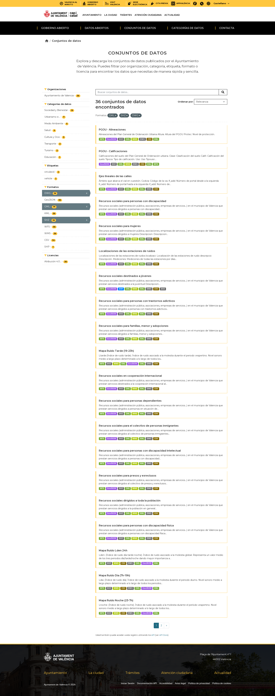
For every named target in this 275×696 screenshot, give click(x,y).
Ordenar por (185, 101)
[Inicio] (46, 40)
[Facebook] (195, 3)
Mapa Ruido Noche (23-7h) (116, 600)
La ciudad (110, 15)
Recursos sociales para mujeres (120, 226)
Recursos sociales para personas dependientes (130, 400)
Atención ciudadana (148, 15)
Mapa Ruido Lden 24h (113, 550)
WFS (102, 139)
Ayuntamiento (91, 15)
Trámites (126, 15)
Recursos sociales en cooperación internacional (130, 375)
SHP (121, 289)
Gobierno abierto (55, 28)
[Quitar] (115, 115)
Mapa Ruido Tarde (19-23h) (116, 350)
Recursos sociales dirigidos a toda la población (129, 500)
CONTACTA (226, 28)
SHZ (121, 139)
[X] (201, 3)
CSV (150, 139)
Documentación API (147, 683)
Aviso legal (180, 683)
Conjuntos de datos (140, 28)
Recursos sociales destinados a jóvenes (125, 276)
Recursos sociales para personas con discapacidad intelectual (140, 450)
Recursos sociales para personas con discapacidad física (136, 525)
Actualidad (172, 15)
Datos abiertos (97, 28)
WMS (134, 139)
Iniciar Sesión (127, 683)
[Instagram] (208, 3)
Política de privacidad (199, 683)
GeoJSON (111, 139)
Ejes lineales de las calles (115, 176)
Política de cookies (221, 683)
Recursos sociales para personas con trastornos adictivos (137, 300)
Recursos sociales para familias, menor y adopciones (133, 325)
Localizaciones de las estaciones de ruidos (127, 251)
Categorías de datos (188, 28)
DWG (142, 139)
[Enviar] (223, 92)
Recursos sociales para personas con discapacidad (132, 201)
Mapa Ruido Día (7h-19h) (114, 575)
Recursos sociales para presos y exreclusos (127, 475)
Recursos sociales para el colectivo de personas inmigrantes (139, 425)
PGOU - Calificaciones (113, 151)
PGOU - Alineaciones (112, 129)
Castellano (220, 3)
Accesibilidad (165, 683)
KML (156, 139)
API (153, 635)
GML (128, 139)
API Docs (163, 635)
